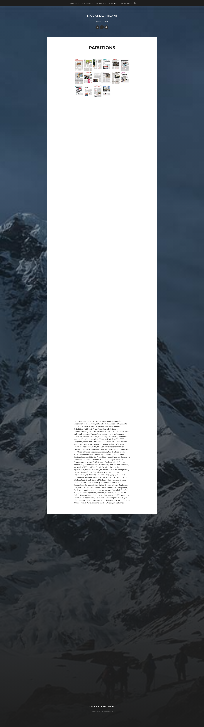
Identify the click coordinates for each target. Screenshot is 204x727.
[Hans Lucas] (106, 27)
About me (125, 3)
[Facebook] (102, 27)
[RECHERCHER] (135, 3)
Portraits (99, 3)
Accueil (73, 3)
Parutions (112, 3)
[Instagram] (97, 27)
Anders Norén (107, 711)
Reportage (86, 3)
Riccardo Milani (102, 15)
